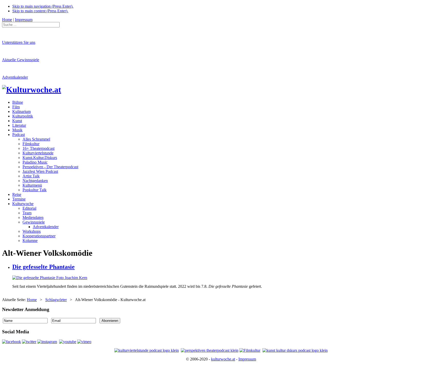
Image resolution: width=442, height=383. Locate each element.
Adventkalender (15, 77)
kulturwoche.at (223, 359)
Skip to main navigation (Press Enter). (42, 6)
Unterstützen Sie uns (18, 42)
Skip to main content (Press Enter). (40, 11)
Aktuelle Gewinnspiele (20, 60)
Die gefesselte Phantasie (43, 266)
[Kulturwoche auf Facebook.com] (11, 341)
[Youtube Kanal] (84, 341)
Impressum (247, 359)
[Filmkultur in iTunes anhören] (249, 350)
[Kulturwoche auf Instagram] (47, 341)
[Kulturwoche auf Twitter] (29, 341)
